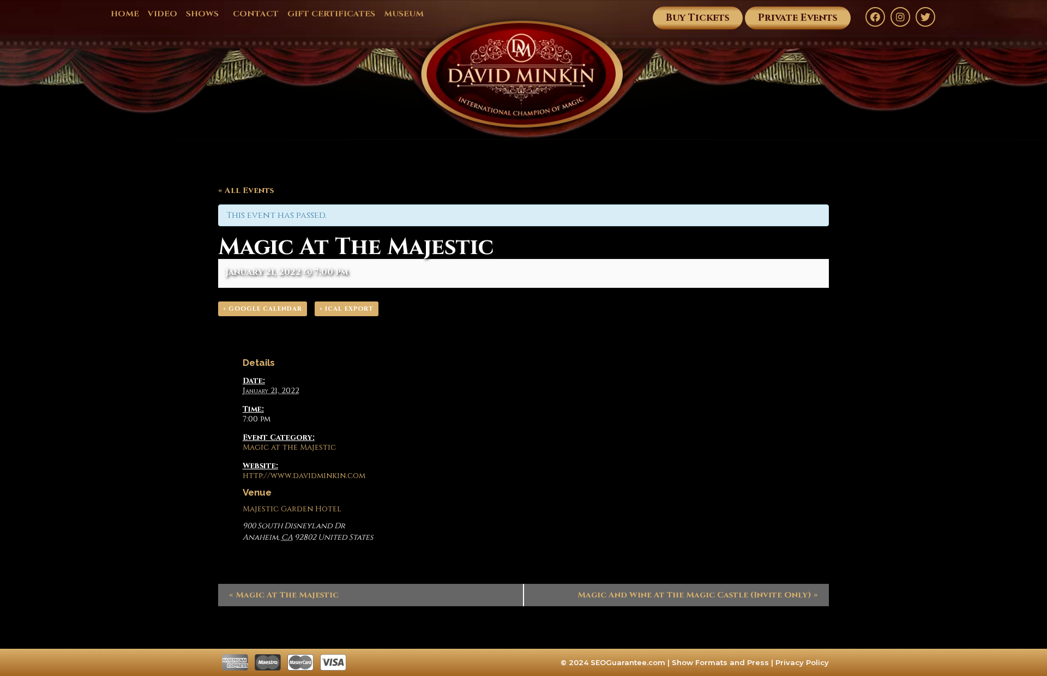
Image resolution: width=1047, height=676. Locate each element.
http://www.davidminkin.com (304, 475)
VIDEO (162, 14)
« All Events (246, 190)
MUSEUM (404, 14)
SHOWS (202, 14)
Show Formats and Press (720, 662)
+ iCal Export (347, 309)
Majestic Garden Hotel (292, 509)
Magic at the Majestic (289, 447)
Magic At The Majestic (284, 595)
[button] (698, 18)
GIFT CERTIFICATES (331, 14)
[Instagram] (900, 17)
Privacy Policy (802, 662)
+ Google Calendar (262, 309)
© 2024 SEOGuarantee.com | (616, 662)
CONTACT (256, 14)
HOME (125, 14)
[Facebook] (875, 17)
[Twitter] (925, 17)
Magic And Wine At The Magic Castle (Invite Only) (697, 595)
